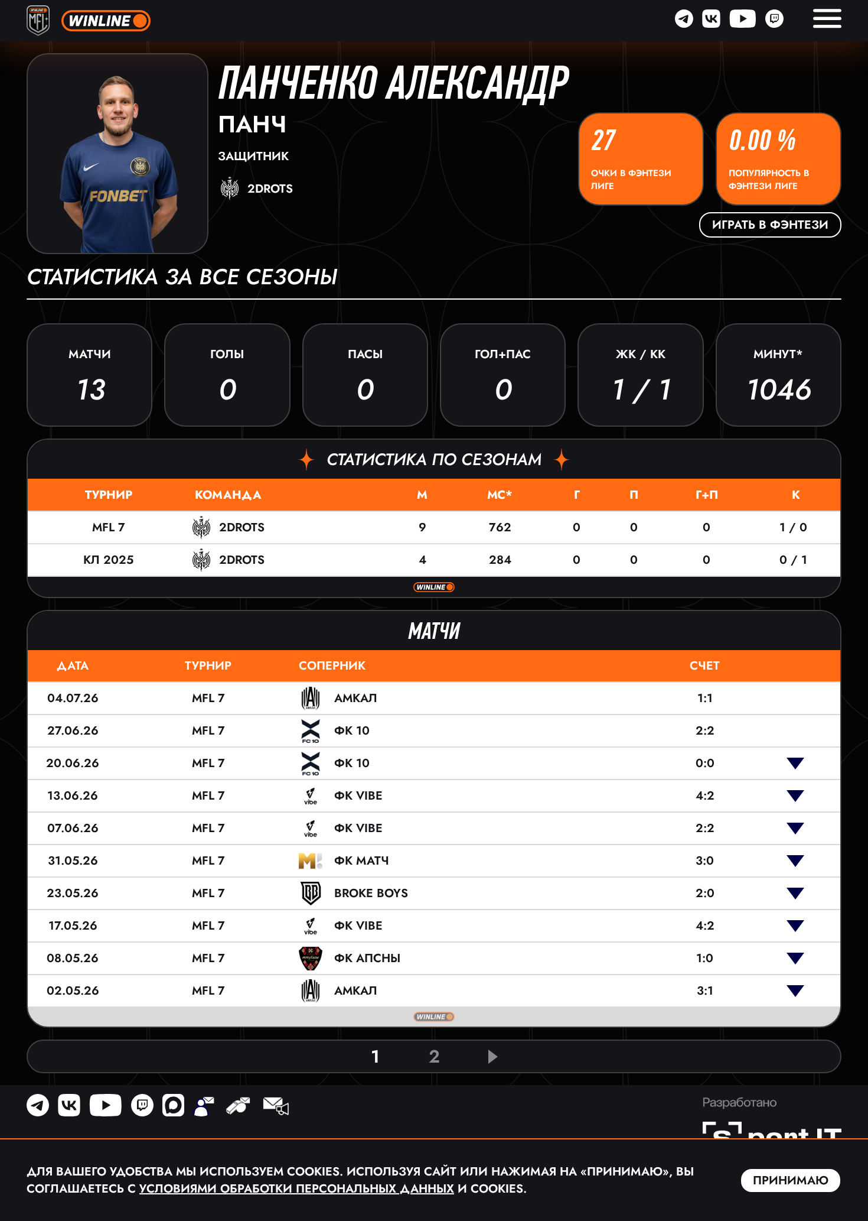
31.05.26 (73, 860)
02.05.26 (73, 990)
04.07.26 (73, 698)
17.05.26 (72, 925)
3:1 (705, 990)
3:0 (705, 860)
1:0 (704, 958)
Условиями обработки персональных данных (296, 1188)
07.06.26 (73, 828)
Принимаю (790, 1180)
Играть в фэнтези (770, 224)
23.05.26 (73, 893)
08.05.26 (73, 958)
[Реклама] (275, 1107)
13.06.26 (72, 795)
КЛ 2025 (108, 560)
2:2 (705, 730)
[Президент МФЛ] (203, 1107)
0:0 (705, 763)
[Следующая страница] (493, 1056)
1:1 (705, 698)
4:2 (705, 795)
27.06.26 (73, 730)
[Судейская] (238, 1107)
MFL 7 (108, 527)
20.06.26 (72, 763)
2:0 (705, 893)
